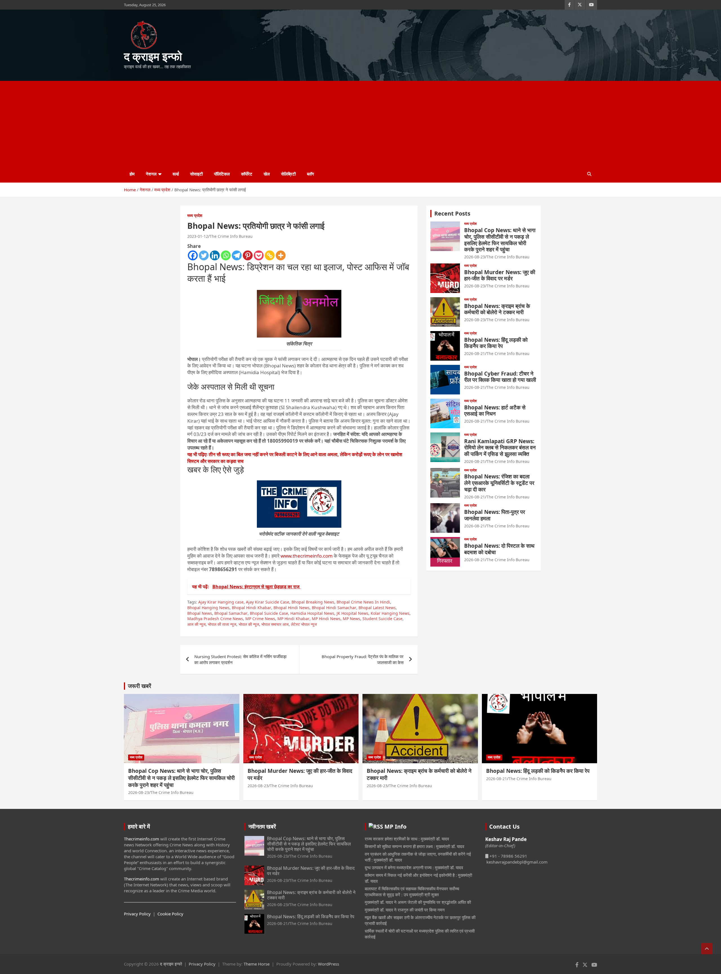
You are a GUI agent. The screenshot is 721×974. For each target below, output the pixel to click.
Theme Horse (257, 964)
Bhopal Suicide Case (269, 613)
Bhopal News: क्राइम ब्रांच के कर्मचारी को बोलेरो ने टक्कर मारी (497, 309)
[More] (281, 255)
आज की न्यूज (196, 624)
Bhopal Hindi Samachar (334, 607)
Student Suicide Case (382, 618)
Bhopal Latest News (377, 607)
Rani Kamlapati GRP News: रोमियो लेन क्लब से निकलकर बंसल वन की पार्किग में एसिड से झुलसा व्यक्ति (500, 448)
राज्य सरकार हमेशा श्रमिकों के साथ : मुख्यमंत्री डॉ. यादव (407, 839)
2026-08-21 (474, 353)
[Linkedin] (215, 255)
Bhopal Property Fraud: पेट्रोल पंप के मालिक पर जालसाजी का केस (363, 659)
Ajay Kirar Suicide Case (267, 602)
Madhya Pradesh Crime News (215, 618)
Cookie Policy (170, 914)
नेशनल (151, 174)
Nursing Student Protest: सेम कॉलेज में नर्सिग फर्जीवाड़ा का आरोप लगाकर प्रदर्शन (240, 659)
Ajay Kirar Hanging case (221, 602)
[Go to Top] (707, 948)
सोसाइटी (196, 174)
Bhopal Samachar (231, 613)
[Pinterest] (248, 255)
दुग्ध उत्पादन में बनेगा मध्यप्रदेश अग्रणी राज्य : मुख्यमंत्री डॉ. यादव (414, 867)
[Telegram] (237, 255)
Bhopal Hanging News (208, 607)
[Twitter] (204, 255)
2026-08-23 (474, 256)
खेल (267, 174)
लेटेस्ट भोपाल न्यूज (304, 624)
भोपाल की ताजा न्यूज (222, 624)
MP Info (395, 826)
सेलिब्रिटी (288, 174)
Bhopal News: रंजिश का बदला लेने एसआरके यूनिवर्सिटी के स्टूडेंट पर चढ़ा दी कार (499, 483)
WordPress (328, 964)
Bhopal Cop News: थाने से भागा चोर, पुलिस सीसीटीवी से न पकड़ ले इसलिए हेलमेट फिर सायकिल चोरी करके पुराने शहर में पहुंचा (499, 240)
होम (132, 174)
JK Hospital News (352, 613)
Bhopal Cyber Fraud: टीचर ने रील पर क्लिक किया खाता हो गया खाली (500, 377)
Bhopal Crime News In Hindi (363, 602)
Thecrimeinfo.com (141, 839)
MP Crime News (260, 618)
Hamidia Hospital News (312, 613)
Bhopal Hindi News (291, 607)
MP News (351, 618)
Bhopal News (199, 613)
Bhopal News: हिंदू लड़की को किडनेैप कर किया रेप (496, 343)
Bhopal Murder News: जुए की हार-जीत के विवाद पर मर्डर (499, 275)
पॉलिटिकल (222, 174)
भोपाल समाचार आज (275, 624)
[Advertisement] (360, 123)
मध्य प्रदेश (194, 215)
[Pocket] (259, 255)
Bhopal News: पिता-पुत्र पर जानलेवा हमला (494, 515)
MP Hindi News (326, 618)
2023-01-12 (197, 236)
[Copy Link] (270, 255)
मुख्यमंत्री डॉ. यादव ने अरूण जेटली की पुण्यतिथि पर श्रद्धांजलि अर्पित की (418, 902)
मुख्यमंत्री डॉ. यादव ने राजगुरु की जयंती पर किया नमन (405, 910)
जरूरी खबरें (139, 686)
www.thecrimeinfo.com (307, 556)
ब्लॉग (310, 174)
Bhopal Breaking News (312, 602)
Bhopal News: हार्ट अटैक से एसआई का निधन (495, 411)
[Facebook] (193, 255)
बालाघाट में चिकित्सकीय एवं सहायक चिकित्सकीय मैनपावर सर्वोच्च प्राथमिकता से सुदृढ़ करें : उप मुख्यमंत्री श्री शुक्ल (412, 891)
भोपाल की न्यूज (249, 624)
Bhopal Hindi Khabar (251, 607)
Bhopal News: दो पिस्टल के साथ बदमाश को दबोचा (499, 549)
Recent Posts (452, 213)
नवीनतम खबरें (262, 826)
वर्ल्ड (176, 174)
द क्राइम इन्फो (153, 56)
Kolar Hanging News (390, 613)
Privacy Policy (137, 914)
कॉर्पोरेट (246, 174)
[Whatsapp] (226, 255)
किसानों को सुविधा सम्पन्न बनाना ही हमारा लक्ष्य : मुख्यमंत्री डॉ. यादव (414, 846)
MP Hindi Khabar (293, 618)
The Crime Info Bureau (231, 236)
